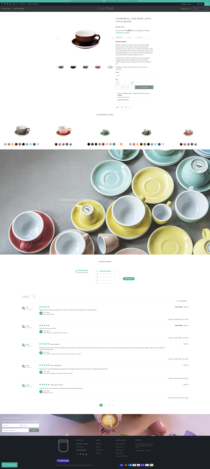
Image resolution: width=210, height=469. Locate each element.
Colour (117, 72)
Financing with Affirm (121, 456)
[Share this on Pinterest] (126, 107)
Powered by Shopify (87, 465)
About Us (15, 4)
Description (119, 37)
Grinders (98, 447)
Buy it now (144, 87)
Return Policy (119, 453)
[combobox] (182, 301)
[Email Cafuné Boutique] (2, 4)
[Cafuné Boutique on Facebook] (4, 4)
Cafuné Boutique (65, 465)
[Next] (112, 38)
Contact (23, 4)
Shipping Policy (120, 450)
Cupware (98, 453)
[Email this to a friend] (130, 107)
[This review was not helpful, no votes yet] (186, 319)
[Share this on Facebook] (121, 107)
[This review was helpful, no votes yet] (183, 319)
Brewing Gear (99, 450)
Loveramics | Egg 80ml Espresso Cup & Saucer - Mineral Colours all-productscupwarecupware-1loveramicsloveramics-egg (188, 130)
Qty (117, 79)
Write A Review (128, 278)
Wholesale (99, 444)
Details (129, 37)
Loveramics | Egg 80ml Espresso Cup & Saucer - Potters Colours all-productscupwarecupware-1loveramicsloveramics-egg (146, 130)
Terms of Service (120, 444)
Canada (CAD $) (186, 4)
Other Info (139, 37)
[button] (7, 9)
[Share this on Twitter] (117, 107)
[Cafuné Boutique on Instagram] (7, 4)
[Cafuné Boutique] (105, 9)
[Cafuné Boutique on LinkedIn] (10, 4)
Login (201, 4)
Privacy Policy (119, 447)
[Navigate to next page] (112, 405)
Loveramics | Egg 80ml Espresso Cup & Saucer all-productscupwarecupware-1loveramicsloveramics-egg (105, 130)
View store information (123, 99)
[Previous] (58, 38)
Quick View (105, 138)
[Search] (206, 9)
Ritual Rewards (32, 4)
